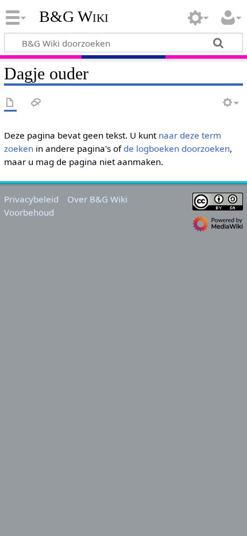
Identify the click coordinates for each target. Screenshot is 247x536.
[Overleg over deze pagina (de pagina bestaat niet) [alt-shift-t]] (36, 103)
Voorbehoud (29, 212)
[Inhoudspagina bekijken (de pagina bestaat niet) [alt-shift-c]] (10, 103)
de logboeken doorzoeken (177, 148)
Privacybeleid (31, 199)
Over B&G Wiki (97, 199)
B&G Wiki (74, 17)
